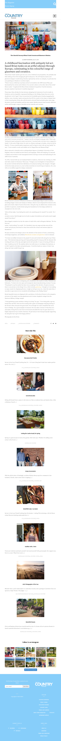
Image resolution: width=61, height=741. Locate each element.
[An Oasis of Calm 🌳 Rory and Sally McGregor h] (30, 662)
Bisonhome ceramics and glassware (35, 234)
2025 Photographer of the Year (30, 584)
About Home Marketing (39, 712)
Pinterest (18, 730)
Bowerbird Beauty (30, 622)
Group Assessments (30, 471)
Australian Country (30, 367)
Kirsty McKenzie (28, 59)
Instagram (23, 728)
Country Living (44, 707)
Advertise (43, 730)
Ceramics (36, 323)
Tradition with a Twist (30, 546)
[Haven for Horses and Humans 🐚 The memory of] (10, 662)
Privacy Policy (43, 736)
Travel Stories (44, 702)
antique (13, 323)
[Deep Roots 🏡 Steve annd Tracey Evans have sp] (51, 652)
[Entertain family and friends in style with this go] (30, 652)
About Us (44, 728)
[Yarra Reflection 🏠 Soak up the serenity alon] (41, 652)
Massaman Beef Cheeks (30, 358)
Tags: (6, 323)
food (37, 367)
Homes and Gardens (44, 710)
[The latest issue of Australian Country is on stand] (20, 652)
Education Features (44, 704)
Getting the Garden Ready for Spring (30, 433)
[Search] (54, 4)
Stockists (51, 712)
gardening (38, 287)
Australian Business (24, 323)
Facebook (12, 728)
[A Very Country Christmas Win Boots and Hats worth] (10, 652)
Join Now (25, 686)
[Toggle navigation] (54, 16)
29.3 (23, 367)
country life (37, 481)
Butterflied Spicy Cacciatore (30, 509)
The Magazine (9, 3)
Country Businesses (44, 699)
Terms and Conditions (44, 733)
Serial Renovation (30, 396)
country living (37, 405)
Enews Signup (9, 6)
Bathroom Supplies (44, 715)
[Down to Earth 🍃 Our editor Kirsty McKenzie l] (41, 662)
